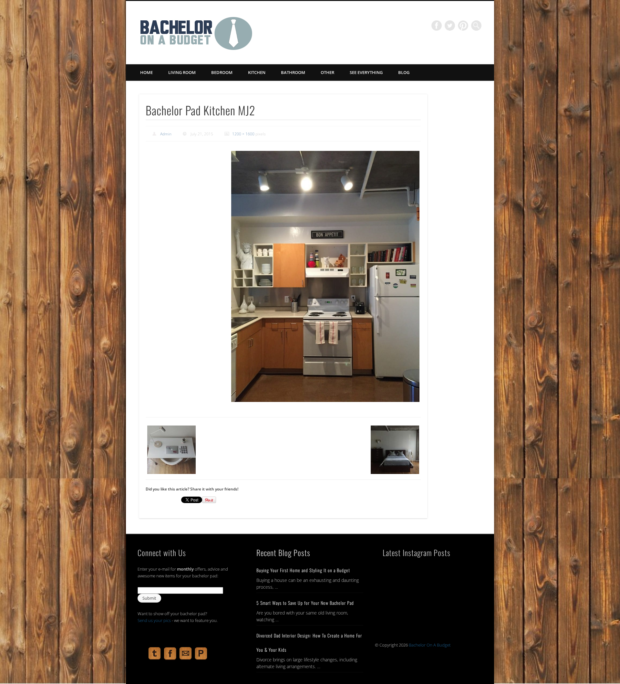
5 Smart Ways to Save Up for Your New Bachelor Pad (305, 602)
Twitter (450, 25)
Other (327, 72)
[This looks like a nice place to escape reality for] (403, 576)
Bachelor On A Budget (429, 645)
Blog (403, 72)
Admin (165, 134)
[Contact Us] (186, 659)
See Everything (366, 72)
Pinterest (463, 25)
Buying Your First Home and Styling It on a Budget (303, 570)
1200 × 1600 (243, 134)
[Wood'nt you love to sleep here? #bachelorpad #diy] (453, 576)
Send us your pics (154, 620)
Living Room (182, 72)
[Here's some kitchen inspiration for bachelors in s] (453, 605)
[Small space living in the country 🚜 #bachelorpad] (403, 605)
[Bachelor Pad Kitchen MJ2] (325, 276)
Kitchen (256, 72)
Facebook (436, 25)
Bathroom (293, 72)
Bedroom (221, 72)
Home (146, 72)
